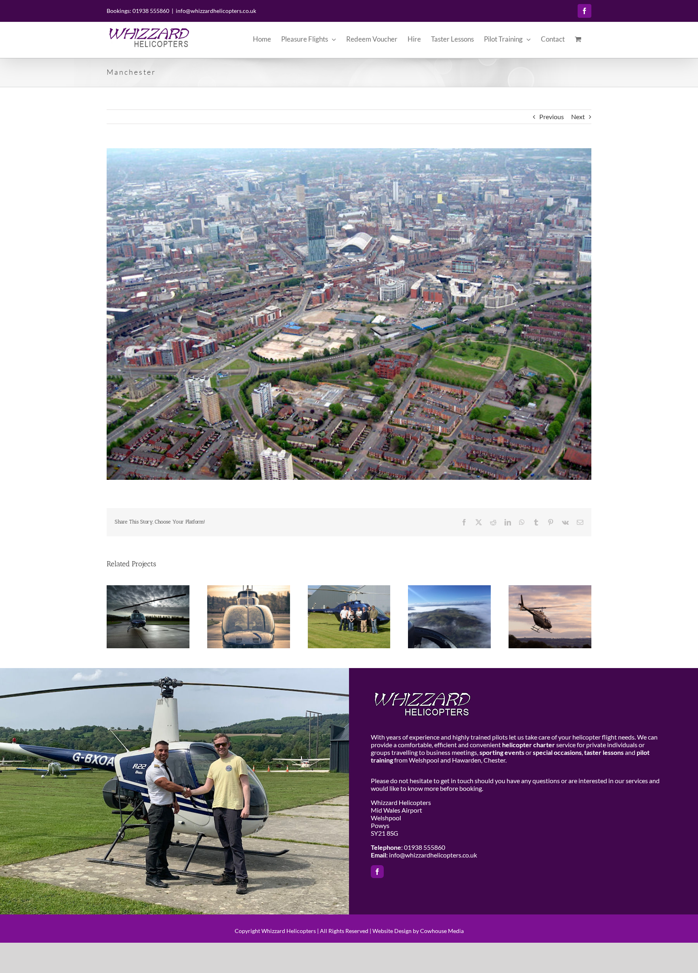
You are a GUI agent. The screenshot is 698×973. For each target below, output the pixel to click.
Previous (551, 116)
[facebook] (377, 871)
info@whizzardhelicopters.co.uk (216, 10)
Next (578, 116)
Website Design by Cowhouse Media (418, 930)
